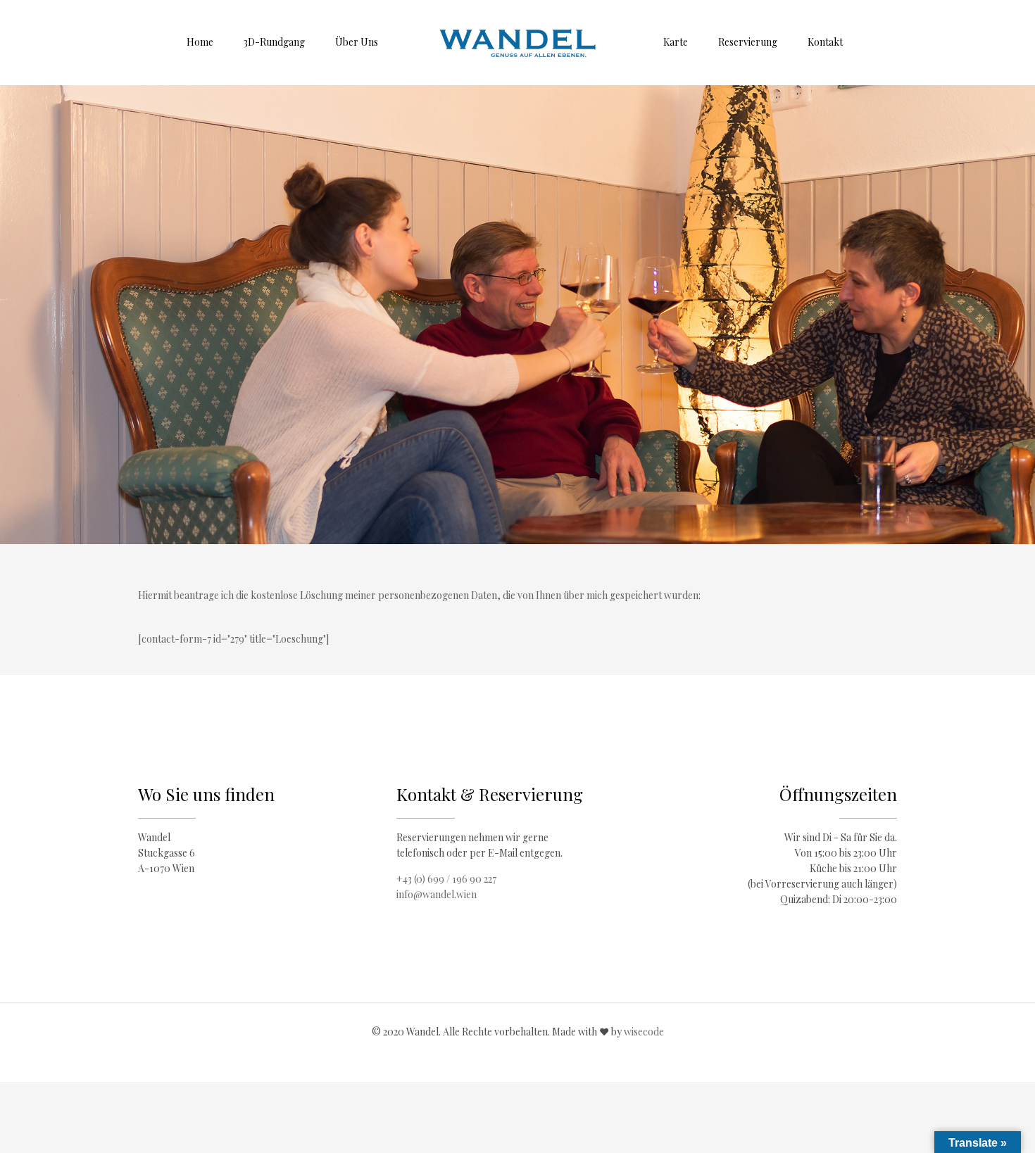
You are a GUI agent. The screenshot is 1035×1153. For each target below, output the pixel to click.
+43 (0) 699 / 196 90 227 (446, 879)
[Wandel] (518, 42)
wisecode (644, 1031)
